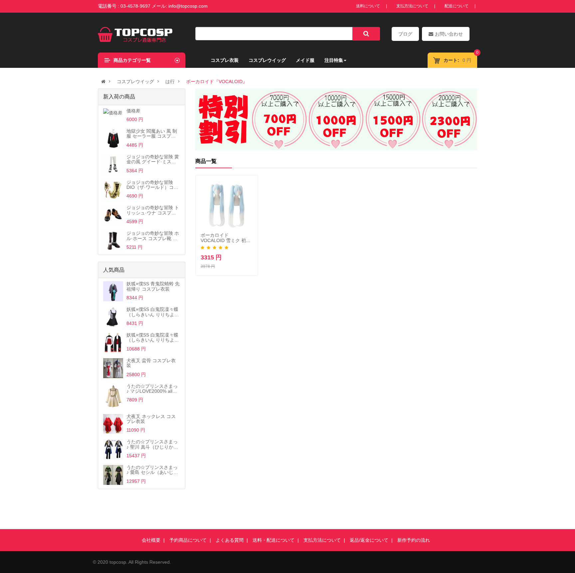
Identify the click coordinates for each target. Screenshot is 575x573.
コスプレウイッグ (267, 60)
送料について (368, 6)
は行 (170, 81)
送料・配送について (273, 540)
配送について (457, 6)
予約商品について (188, 540)
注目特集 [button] (333, 60)
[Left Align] (366, 34)
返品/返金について (369, 540)
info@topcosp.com (188, 6)
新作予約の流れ (413, 540)
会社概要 (151, 540)
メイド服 (305, 60)
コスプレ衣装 (225, 60)
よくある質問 (230, 540)
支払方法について (412, 6)
